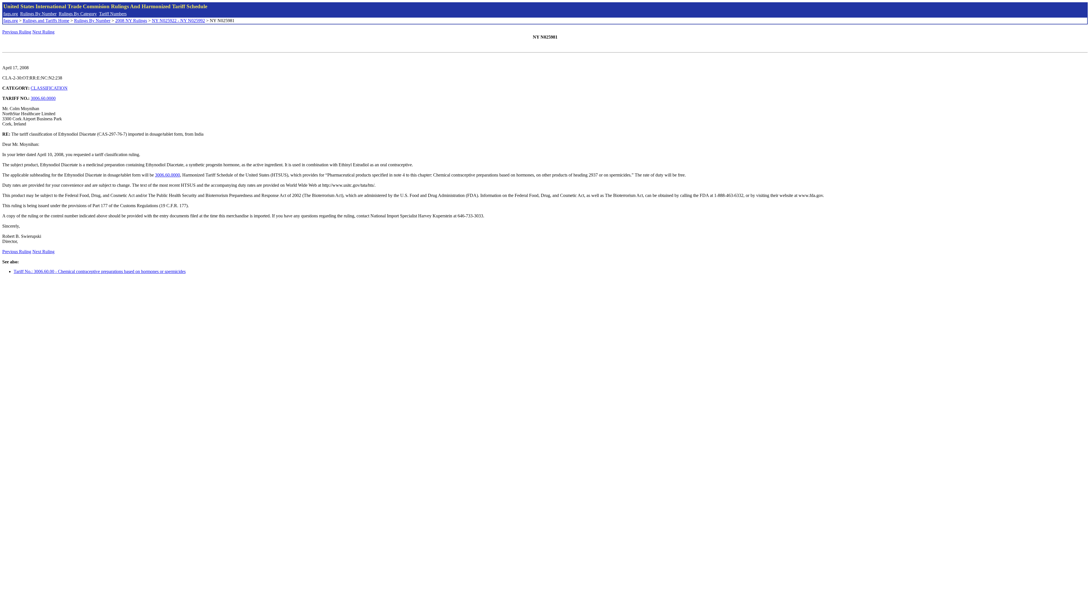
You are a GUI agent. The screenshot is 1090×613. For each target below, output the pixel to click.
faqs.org (10, 13)
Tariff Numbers (113, 13)
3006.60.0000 (43, 98)
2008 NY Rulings (131, 20)
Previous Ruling (16, 32)
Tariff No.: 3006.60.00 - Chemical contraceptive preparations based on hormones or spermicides (100, 271)
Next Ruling (43, 32)
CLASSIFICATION (49, 88)
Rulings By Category (78, 13)
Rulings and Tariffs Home (46, 20)
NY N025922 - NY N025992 (178, 20)
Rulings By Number (38, 13)
